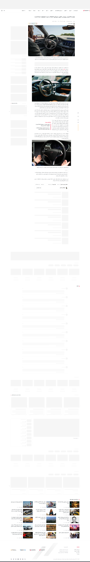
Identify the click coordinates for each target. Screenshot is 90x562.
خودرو (64, 69)
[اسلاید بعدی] (9, 111)
